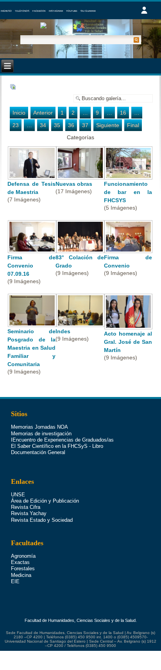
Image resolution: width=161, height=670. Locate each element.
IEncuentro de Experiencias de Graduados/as (62, 440)
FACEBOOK (39, 11)
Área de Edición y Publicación (45, 501)
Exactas (20, 562)
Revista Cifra (25, 507)
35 (57, 125)
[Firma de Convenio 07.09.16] (32, 249)
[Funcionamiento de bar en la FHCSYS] (128, 175)
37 (85, 125)
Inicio (19, 113)
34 (43, 125)
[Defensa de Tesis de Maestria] (32, 175)
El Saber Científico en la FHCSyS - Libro (57, 446)
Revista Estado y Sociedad (42, 520)
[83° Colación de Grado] (80, 249)
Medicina (21, 575)
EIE (15, 581)
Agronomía (23, 556)
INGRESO (6, 11)
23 (16, 125)
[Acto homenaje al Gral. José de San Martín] (128, 325)
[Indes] (80, 323)
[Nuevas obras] (80, 175)
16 (123, 113)
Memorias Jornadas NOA (39, 427)
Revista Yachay (29, 513)
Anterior (43, 113)
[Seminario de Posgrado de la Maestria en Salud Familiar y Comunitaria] (32, 323)
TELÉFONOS (22, 11)
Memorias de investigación (41, 433)
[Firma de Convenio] (128, 249)
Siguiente (107, 125)
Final (133, 125)
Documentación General (38, 452)
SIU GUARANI (88, 11)
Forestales (23, 568)
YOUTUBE (71, 11)
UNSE (18, 495)
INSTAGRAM (56, 11)
